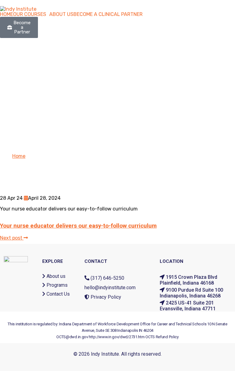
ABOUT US (61, 14)
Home (18, 156)
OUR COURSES (29, 14)
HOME (6, 14)
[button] (31, 14)
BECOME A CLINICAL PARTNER (108, 14)
